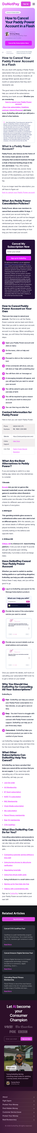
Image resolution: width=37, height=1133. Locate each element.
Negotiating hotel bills (12, 870)
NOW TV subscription (12, 797)
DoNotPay (10, 4)
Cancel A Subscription (12, 12)
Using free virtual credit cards (15, 875)
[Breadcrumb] (3, 52)
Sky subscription (10, 811)
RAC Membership (10, 801)
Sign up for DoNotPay (18, 258)
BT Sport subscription (12, 792)
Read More (8, 944)
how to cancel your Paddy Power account (18, 103)
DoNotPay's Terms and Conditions (14, 264)
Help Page (16, 441)
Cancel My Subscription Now (18, 43)
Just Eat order (9, 783)
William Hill (6, 544)
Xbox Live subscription (11, 107)
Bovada (5, 487)
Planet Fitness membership (14, 815)
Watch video (11, 1067)
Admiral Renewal (16, 110)
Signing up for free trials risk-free (16, 884)
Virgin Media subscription (14, 806)
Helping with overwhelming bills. (16, 889)
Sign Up (25, 4)
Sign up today (26, 1039)
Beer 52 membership (12, 820)
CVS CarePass (9, 825)
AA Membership (10, 787)
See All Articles (18, 919)
